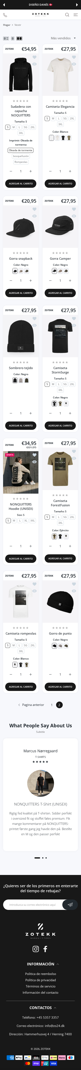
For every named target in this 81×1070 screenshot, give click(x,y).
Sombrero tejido (21, 368)
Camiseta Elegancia (60, 106)
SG (25, 127)
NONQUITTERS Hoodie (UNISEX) (21, 506)
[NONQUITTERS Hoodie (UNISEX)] (20, 472)
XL (26, 520)
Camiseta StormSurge (60, 370)
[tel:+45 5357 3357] (5, 15)
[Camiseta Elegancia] (60, 74)
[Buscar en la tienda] (67, 14)
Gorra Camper (60, 258)
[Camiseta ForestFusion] (60, 469)
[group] (40, 794)
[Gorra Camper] (60, 226)
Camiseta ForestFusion (60, 503)
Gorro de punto (60, 633)
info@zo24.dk (55, 1026)
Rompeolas (21, 162)
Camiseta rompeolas (21, 633)
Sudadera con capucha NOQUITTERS (21, 110)
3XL (21, 133)
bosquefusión (21, 156)
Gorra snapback (20, 258)
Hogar (6, 25)
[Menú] (75, 14)
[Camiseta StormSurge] (60, 336)
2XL (33, 127)
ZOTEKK (9, 49)
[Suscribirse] (70, 904)
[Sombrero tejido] (20, 336)
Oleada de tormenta (20, 150)
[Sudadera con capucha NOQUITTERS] (20, 74)
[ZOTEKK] (40, 14)
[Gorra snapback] (20, 226)
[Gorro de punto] (60, 601)
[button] (4, 4)
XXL (33, 520)
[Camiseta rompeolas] (20, 601)
